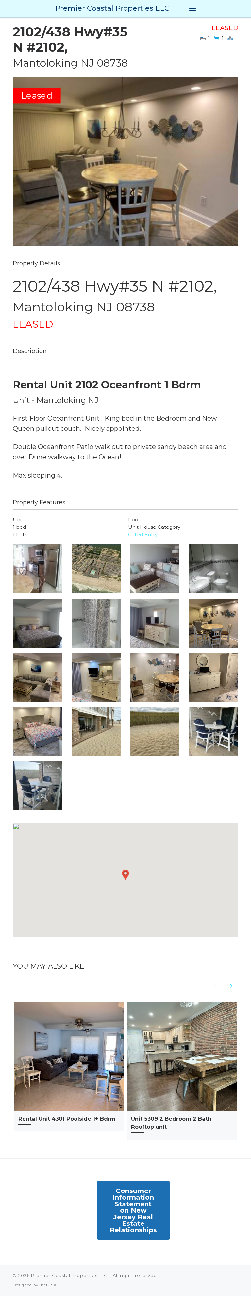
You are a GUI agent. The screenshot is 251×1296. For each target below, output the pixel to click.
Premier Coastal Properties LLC (69, 1275)
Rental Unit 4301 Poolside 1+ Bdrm (67, 1118)
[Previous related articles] (215, 985)
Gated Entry (143, 534)
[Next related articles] (231, 985)
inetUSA (48, 1285)
